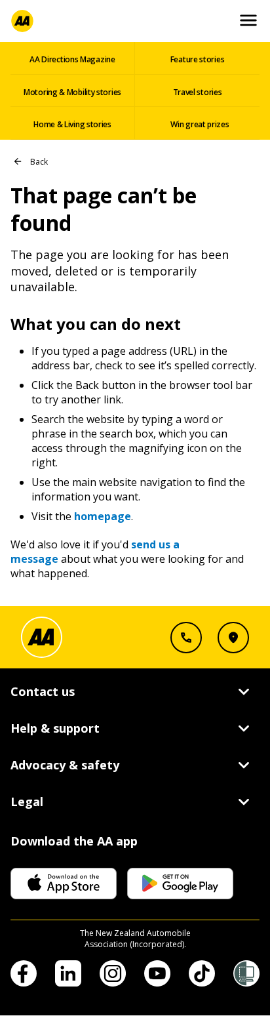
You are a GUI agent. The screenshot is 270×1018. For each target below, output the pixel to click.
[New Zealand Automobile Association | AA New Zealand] (22, 21)
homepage (102, 516)
